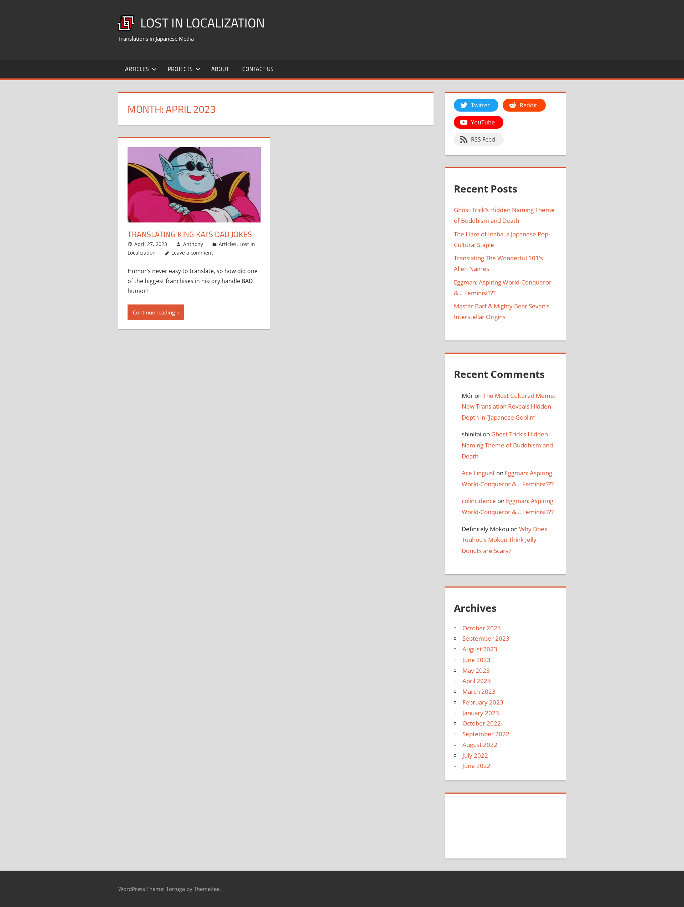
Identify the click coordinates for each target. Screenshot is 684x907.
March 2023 (479, 691)
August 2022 (479, 745)
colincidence (479, 501)
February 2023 (482, 702)
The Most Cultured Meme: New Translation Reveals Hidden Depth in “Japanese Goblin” (508, 406)
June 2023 (476, 660)
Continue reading (154, 312)
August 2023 (479, 649)
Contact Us (258, 69)
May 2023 (476, 670)
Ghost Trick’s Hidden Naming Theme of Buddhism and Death (507, 445)
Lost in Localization (202, 22)
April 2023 (476, 681)
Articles (137, 69)
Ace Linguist (478, 473)
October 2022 (481, 723)
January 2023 (480, 713)
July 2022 (475, 755)
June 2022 (476, 766)
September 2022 (485, 734)
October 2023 (481, 628)
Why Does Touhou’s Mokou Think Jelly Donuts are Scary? (504, 540)
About (220, 69)
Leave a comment (192, 252)
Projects (180, 69)
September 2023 (485, 638)
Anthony (193, 244)
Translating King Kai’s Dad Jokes (190, 234)
